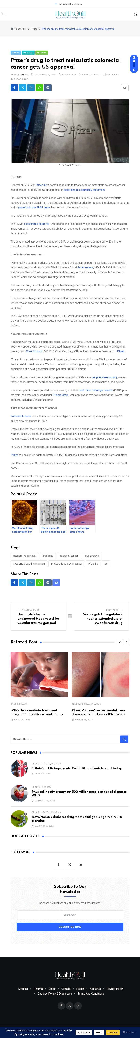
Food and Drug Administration (29, 563)
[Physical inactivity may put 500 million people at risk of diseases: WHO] (19, 793)
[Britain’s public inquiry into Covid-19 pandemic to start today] (19, 768)
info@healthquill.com (70, 4)
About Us (95, 988)
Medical (85, 704)
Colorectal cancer (21, 416)
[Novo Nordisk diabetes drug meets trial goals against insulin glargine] (19, 818)
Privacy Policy (115, 988)
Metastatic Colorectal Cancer (66, 563)
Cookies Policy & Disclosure (55, 993)
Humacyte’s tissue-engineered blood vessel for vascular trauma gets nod (38, 619)
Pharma (96, 704)
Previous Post (30, 610)
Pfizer (14, 455)
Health (23, 704)
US (106, 563)
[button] (120, 642)
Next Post (112, 610)
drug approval (92, 555)
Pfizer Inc (93, 563)
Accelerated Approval (24, 555)
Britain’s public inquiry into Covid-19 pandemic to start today (77, 768)
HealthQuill (21, 74)
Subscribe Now (70, 927)
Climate (66, 988)
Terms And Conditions (91, 993)
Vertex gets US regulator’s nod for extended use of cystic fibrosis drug (102, 619)
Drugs (14, 704)
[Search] (135, 14)
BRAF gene (48, 555)
